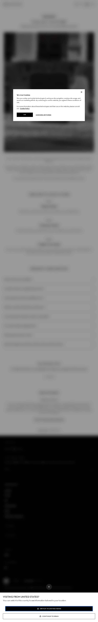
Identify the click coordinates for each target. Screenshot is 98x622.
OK (25, 114)
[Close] (49, 587)
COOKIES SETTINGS (43, 115)
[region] (49, 105)
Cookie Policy (25, 108)
